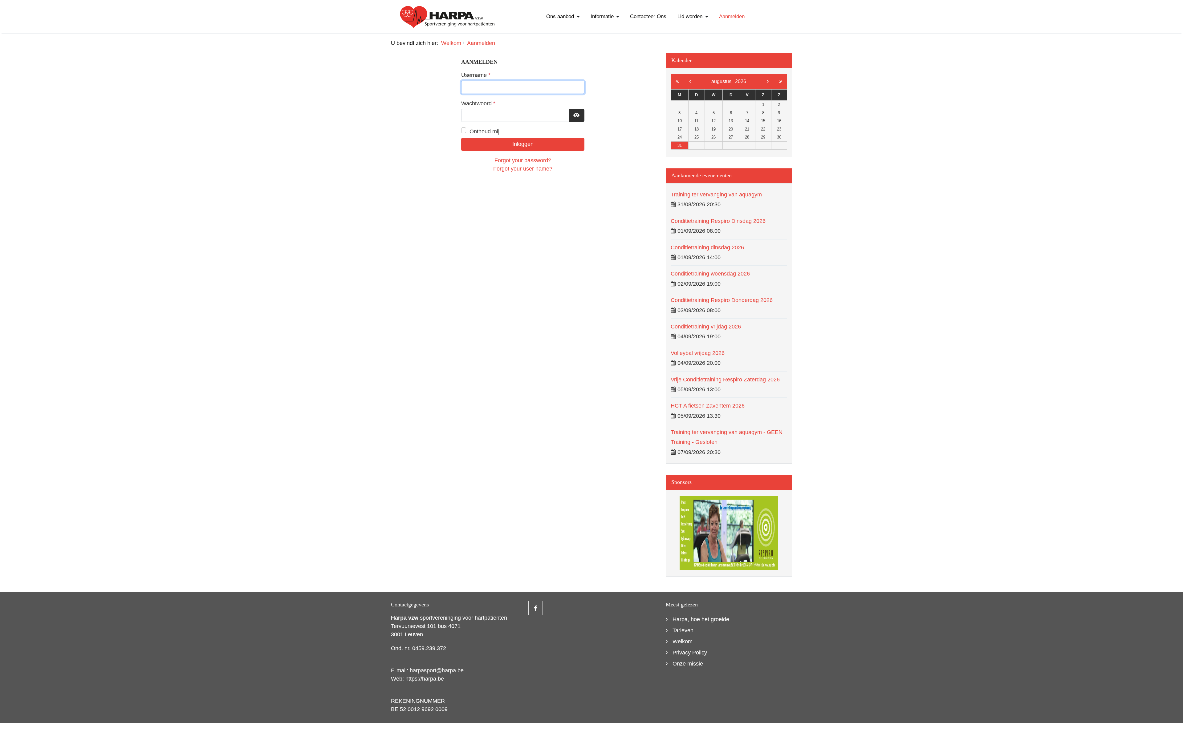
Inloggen (523, 144)
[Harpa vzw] (448, 16)
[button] (563, 16)
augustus (723, 81)
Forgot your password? (522, 160)
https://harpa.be (424, 679)
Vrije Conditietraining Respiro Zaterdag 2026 (725, 379)
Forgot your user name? (522, 169)
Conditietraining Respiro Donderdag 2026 (722, 300)
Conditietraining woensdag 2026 (710, 274)
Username (475, 75)
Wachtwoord (478, 103)
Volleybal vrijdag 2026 (698, 353)
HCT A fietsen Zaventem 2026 (708, 406)
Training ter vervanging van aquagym (716, 194)
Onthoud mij (484, 131)
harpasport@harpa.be (437, 670)
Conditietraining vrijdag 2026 (706, 327)
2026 (740, 81)
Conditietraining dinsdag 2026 (707, 247)
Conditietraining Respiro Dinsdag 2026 (718, 221)
